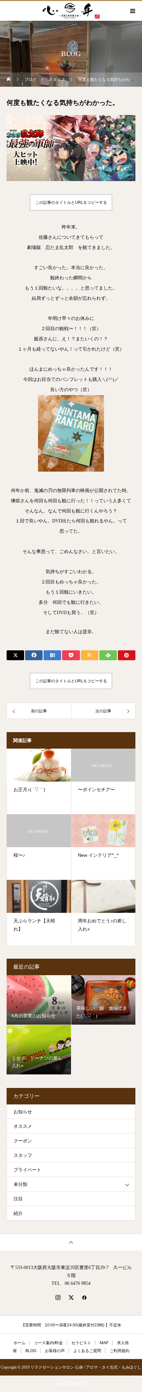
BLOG (30, 1350)
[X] (71, 1297)
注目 (18, 1198)
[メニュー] (132, 11)
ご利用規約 (119, 1350)
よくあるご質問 (87, 1350)
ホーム (19, 1343)
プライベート (27, 1169)
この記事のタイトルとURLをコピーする (71, 202)
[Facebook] (84, 1297)
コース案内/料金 (48, 1343)
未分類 (20, 1184)
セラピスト (81, 1343)
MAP (104, 1343)
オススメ (23, 1126)
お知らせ (23, 1111)
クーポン (23, 1140)
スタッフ (23, 1155)
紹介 (18, 1213)
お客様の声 (55, 1350)
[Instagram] (57, 1297)
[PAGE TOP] (71, 1242)
